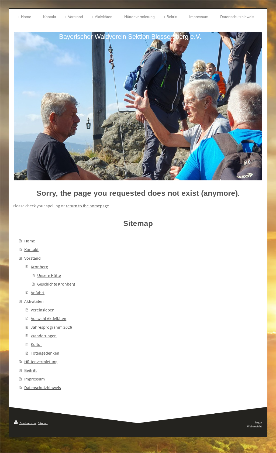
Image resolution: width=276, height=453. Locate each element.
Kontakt (31, 249)
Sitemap (43, 423)
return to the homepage (87, 205)
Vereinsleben (42, 310)
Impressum (34, 379)
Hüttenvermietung (40, 361)
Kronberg (39, 266)
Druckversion (27, 423)
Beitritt (30, 370)
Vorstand (32, 258)
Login (258, 422)
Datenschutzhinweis (42, 387)
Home (29, 240)
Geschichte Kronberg (56, 284)
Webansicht (254, 426)
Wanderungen (44, 335)
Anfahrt (37, 292)
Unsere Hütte (49, 275)
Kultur (36, 344)
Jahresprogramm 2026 (51, 327)
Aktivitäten (34, 301)
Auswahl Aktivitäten (48, 318)
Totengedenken (45, 353)
